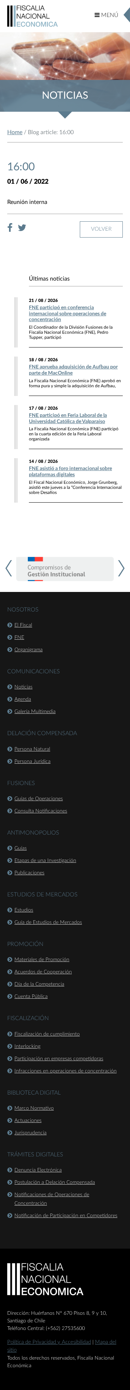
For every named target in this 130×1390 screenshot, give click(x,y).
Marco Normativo (34, 1108)
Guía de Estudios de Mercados (48, 922)
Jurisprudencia (30, 1132)
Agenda (22, 699)
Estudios (23, 910)
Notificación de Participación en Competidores (65, 1215)
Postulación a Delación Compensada (54, 1182)
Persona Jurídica (32, 761)
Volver (101, 229)
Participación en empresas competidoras (58, 1058)
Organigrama (28, 649)
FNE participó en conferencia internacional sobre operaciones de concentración (67, 314)
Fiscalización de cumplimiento (47, 1034)
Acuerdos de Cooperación (43, 972)
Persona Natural (32, 749)
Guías (20, 848)
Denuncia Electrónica (38, 1170)
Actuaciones (28, 1120)
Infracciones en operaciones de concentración (65, 1071)
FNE (19, 637)
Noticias (23, 687)
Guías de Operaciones (38, 798)
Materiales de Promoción (41, 959)
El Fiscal (23, 625)
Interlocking (27, 1046)
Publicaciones (29, 872)
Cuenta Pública (31, 996)
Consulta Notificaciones (40, 811)
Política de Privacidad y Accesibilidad (49, 1342)
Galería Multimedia (35, 711)
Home (14, 132)
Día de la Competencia (39, 984)
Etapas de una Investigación (45, 860)
